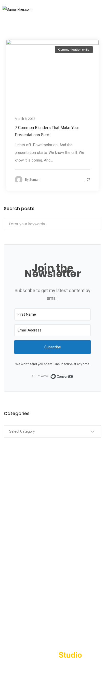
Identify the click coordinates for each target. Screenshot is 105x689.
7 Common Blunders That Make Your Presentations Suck (47, 131)
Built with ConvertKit (73, 376)
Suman (34, 179)
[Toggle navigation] (92, 9)
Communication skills (73, 50)
